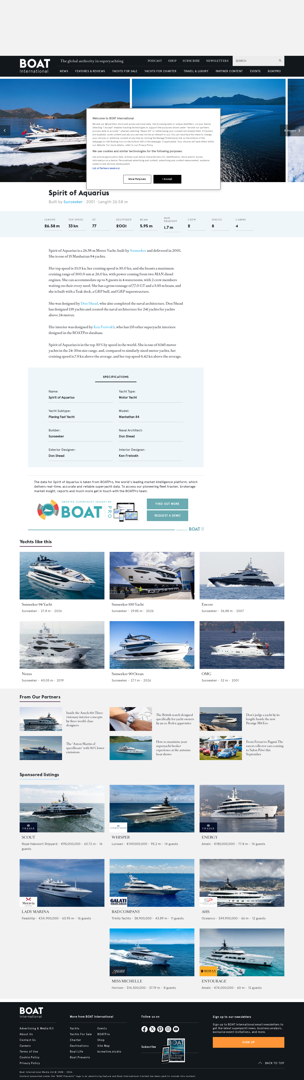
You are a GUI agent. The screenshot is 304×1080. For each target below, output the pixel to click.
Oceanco (208, 918)
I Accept (167, 179)
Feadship (28, 918)
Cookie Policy (30, 1057)
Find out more (168, 504)
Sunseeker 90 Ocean (128, 673)
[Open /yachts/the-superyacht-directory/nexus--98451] (62, 645)
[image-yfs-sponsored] (28, 831)
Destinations (79, 1046)
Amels (206, 844)
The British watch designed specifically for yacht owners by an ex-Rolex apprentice (175, 719)
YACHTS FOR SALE (124, 71)
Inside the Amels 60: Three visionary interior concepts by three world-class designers (84, 719)
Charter (75, 1040)
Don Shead (89, 303)
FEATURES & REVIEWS (90, 71)
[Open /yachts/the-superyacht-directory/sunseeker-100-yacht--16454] (152, 576)
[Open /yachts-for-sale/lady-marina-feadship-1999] (62, 883)
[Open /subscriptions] (169, 1051)
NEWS (64, 71)
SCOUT (28, 837)
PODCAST (155, 61)
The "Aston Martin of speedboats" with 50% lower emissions (85, 748)
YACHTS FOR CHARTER (160, 71)
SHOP (172, 61)
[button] (5, 130)
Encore (207, 604)
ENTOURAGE (214, 981)
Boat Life (76, 1051)
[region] (153, 149)
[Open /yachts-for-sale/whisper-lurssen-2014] (152, 809)
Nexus (27, 673)
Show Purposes (137, 179)
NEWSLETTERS (217, 61)
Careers (25, 1046)
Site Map (103, 1046)
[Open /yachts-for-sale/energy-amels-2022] (242, 809)
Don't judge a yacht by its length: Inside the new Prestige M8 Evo (263, 719)
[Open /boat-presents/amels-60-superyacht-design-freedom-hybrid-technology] (41, 719)
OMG (206, 673)
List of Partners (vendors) (106, 168)
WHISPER (121, 837)
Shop (101, 1040)
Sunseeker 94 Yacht (37, 604)
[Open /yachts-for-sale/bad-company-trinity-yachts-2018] (152, 883)
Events (102, 1028)
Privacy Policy (30, 1063)
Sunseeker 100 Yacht (128, 604)
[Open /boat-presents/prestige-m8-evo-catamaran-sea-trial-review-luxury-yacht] (221, 719)
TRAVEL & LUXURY (196, 71)
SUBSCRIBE (191, 61)
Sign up (248, 1042)
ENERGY (210, 837)
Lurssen (117, 844)
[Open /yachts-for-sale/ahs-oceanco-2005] (242, 883)
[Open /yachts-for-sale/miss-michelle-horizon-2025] (152, 952)
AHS (205, 911)
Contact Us (28, 1040)
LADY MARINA (35, 911)
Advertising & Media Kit (37, 1028)
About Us (26, 1034)
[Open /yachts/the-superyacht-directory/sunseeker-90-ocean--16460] (152, 645)
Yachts (74, 1028)
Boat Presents (80, 1057)
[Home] (38, 66)
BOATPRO (274, 71)
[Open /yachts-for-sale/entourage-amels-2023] (242, 952)
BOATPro (103, 1034)
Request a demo (167, 515)
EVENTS (255, 71)
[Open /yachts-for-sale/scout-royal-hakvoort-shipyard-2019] (62, 809)
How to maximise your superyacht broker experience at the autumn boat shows (173, 748)
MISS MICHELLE (127, 981)
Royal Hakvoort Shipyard (39, 844)
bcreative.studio (109, 1051)
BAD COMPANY (126, 911)
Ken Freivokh (104, 327)
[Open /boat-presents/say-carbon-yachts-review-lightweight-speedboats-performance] (41, 748)
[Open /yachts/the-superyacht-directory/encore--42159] (242, 576)
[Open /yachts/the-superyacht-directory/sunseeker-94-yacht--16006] (62, 576)
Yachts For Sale (81, 1034)
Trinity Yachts (121, 918)
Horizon (117, 988)
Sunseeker (73, 201)
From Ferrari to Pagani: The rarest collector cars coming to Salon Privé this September (264, 748)
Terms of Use (29, 1051)
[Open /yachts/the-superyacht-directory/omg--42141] (242, 645)
